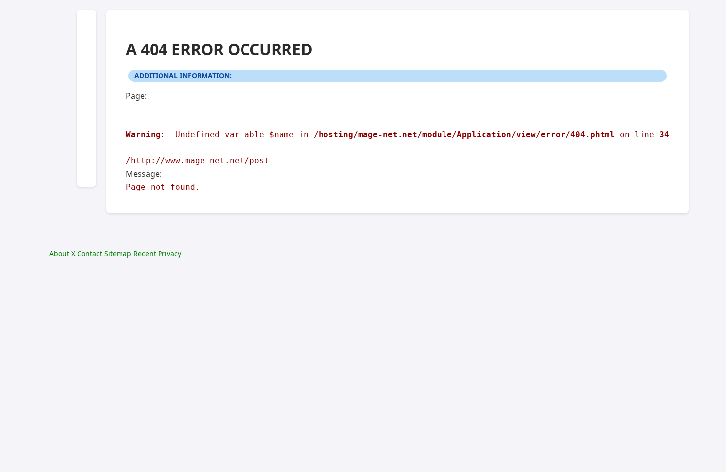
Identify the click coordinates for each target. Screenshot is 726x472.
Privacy (169, 253)
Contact (89, 253)
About (59, 253)
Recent (144, 253)
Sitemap (117, 253)
